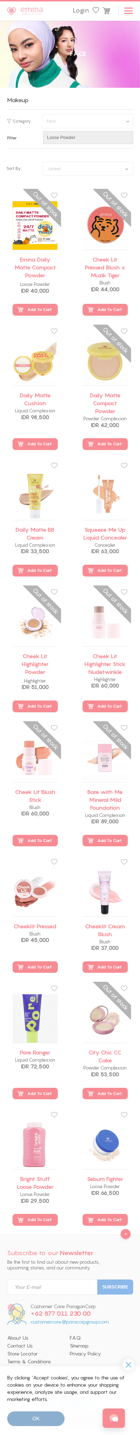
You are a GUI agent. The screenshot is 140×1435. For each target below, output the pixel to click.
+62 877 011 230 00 (61, 1313)
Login (81, 10)
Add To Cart (39, 309)
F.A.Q (75, 1338)
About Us (17, 1338)
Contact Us (20, 1346)
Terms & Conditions (29, 1361)
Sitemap (79, 1346)
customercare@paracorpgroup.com (70, 1322)
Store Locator (22, 1353)
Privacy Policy (85, 1353)
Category (22, 121)
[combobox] (88, 169)
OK (35, 1418)
